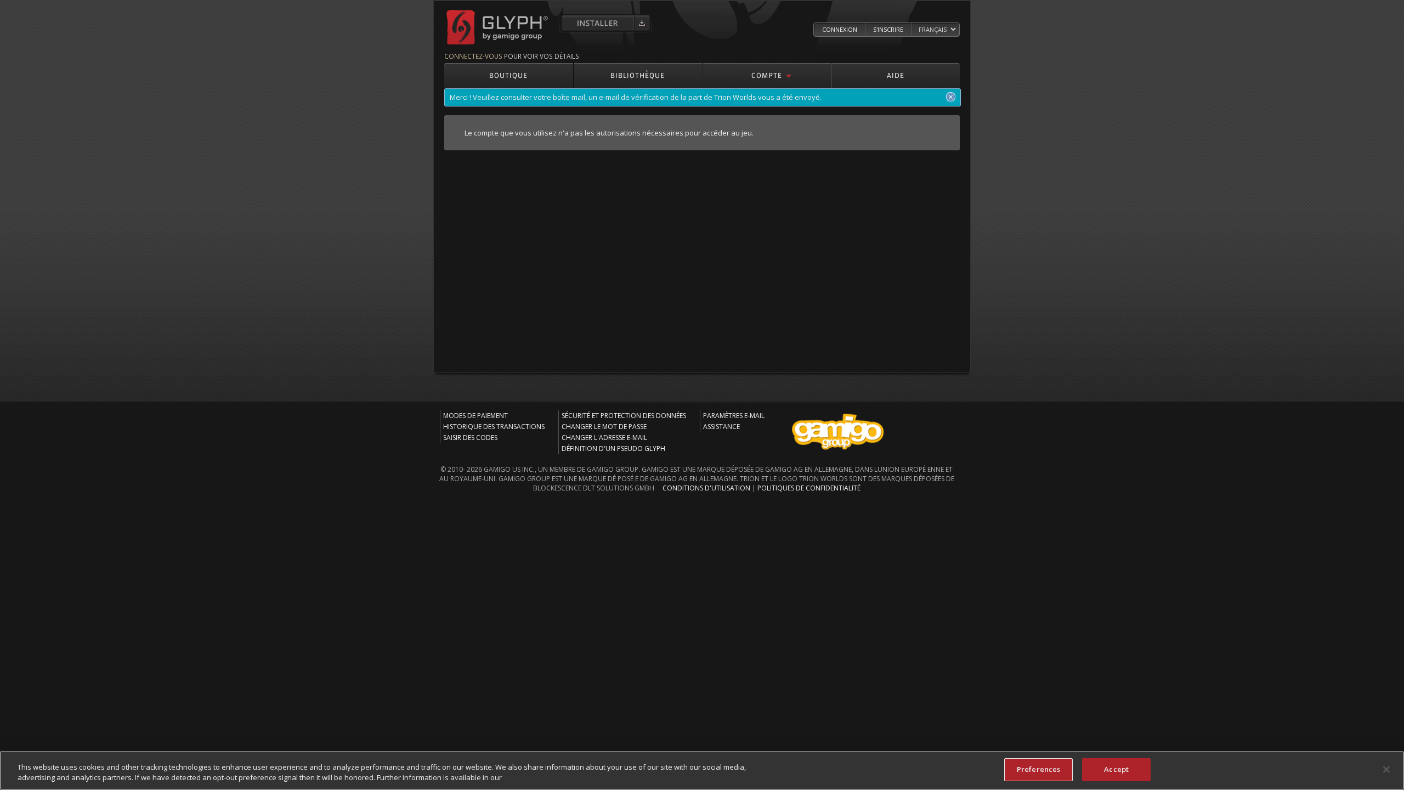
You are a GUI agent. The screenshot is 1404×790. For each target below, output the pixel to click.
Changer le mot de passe (604, 426)
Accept (1116, 769)
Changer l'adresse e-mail (604, 437)
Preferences (1038, 769)
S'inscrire (888, 29)
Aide (895, 75)
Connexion (839, 29)
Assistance (721, 426)
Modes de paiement (475, 415)
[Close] (1386, 769)
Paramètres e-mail (734, 415)
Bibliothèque (637, 75)
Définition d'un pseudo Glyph (613, 448)
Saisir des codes (470, 437)
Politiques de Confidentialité (808, 488)
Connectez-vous (473, 56)
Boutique (508, 75)
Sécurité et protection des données (624, 415)
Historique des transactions (494, 426)
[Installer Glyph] (606, 23)
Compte (766, 75)
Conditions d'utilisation (706, 488)
